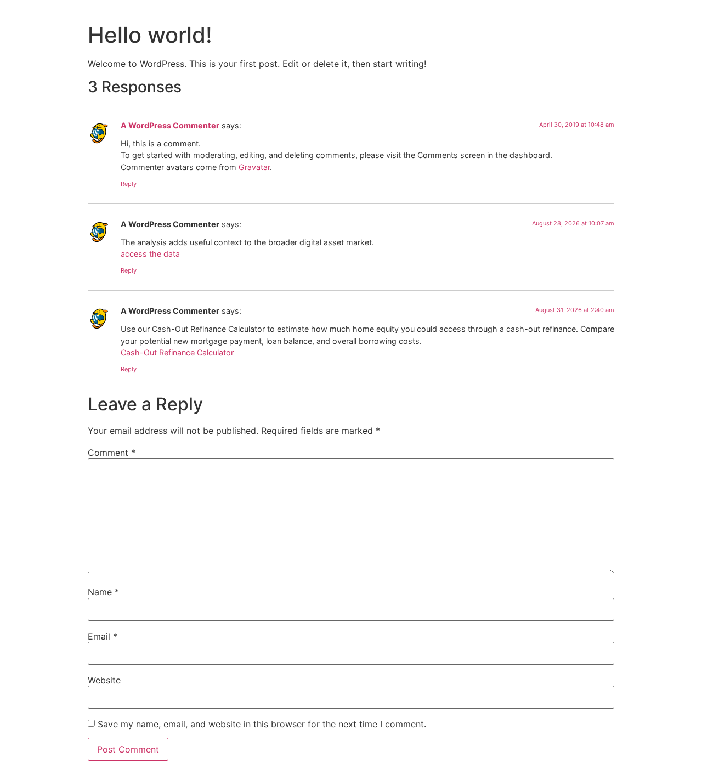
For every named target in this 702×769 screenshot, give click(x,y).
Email (102, 636)
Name (103, 591)
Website (104, 680)
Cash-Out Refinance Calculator (177, 352)
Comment (111, 452)
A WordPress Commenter (170, 125)
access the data (150, 253)
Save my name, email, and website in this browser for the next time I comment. (262, 724)
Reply (129, 184)
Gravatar (254, 167)
